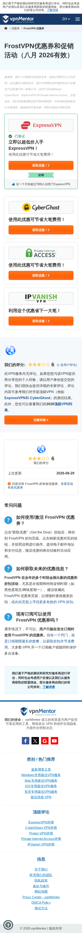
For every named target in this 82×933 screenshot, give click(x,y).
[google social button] (45, 740)
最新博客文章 (41, 769)
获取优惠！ (40, 165)
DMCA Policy (41, 902)
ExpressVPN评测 (41, 822)
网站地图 (41, 891)
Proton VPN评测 (41, 833)
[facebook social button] (25, 740)
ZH (65, 19)
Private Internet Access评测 (41, 839)
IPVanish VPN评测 (41, 844)
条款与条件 (41, 886)
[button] (8, 925)
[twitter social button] (35, 740)
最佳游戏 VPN (41, 797)
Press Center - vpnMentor (41, 897)
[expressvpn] (41, 151)
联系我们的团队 (41, 875)
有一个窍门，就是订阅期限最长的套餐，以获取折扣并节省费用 (39, 641)
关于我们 (41, 869)
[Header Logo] (18, 19)
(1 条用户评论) (67, 365)
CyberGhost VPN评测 (41, 827)
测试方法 (41, 908)
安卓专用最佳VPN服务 (41, 791)
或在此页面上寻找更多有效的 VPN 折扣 (42, 602)
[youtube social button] (54, 740)
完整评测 (40, 420)
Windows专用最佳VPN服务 (41, 775)
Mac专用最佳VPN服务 (41, 780)
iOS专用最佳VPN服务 (41, 786)
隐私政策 (41, 880)
